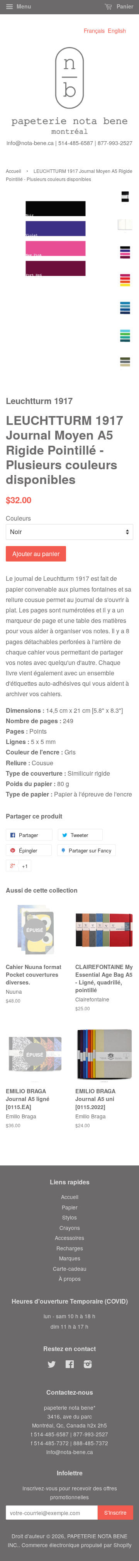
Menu (23, 6)
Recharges (69, 1248)
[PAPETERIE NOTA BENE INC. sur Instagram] (87, 1365)
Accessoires (69, 1237)
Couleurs (18, 518)
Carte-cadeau (69, 1268)
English (117, 30)
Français (94, 30)
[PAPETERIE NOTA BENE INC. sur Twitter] (51, 1365)
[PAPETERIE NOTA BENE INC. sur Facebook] (69, 1365)
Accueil (13, 170)
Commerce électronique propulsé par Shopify (77, 1545)
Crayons (69, 1227)
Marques (69, 1258)
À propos (70, 1278)
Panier (124, 6)
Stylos (69, 1217)
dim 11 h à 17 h (69, 1326)
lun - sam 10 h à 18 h (69, 1316)
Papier (70, 1207)
